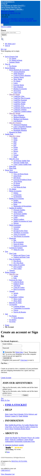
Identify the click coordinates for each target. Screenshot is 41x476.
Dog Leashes (17, 267)
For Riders (12, 320)
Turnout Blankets (19, 72)
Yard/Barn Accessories (20, 232)
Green (15, 149)
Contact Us (14, 416)
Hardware (12, 238)
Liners (15, 83)
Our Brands (13, 438)
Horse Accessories (15, 191)
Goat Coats (17, 92)
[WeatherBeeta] (7, 452)
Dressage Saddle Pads (20, 162)
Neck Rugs (17, 90)
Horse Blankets (10, 68)
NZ (19, 13)
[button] (2, 40)
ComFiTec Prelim (19, 104)
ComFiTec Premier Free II (22, 108)
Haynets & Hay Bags (20, 231)
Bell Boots (16, 178)
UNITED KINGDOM (25, 19)
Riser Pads (12, 168)
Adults (15, 276)
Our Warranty (22, 438)
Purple (15, 147)
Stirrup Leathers (18, 219)
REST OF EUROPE (25, 21)
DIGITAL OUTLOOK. (19, 461)
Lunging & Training (16, 248)
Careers (26, 439)
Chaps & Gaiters (18, 287)
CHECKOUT (5, 470)
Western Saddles (18, 215)
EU (16, 13)
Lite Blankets (17, 121)
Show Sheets (17, 79)
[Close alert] (3, 464)
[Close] (2, 53)
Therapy (16, 229)
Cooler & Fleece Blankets (22, 75)
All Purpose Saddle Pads (21, 161)
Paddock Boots (18, 284)
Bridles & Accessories (16, 198)
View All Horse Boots (20, 174)
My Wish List (10, 44)
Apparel (12, 291)
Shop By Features (15, 123)
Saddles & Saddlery (15, 208)
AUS (2, 13)
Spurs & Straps (18, 244)
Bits (14, 240)
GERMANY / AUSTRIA (9, 21)
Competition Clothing (16, 297)
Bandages (16, 185)
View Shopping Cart (8, 474)
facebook (15, 445)
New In (7, 64)
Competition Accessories (21, 308)
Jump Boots (17, 176)
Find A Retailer (9, 11)
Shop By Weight (14, 113)
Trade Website (23, 416)
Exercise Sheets (18, 85)
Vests (15, 295)
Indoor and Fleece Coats (21, 255)
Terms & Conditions (16, 439)
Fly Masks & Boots (15, 60)
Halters (15, 193)
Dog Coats (12, 253)
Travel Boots (17, 181)
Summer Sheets (14, 62)
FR (6, 13)
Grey (15, 153)
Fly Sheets (12, 58)
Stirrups (16, 223)
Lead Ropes (17, 195)
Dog (6, 251)
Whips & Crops (18, 250)
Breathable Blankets (20, 130)
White (15, 140)
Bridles (15, 200)
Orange (15, 155)
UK (8, 13)
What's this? (19, 352)
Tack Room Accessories (21, 236)
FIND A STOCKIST (16, 404)
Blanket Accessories (20, 89)
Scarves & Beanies (19, 312)
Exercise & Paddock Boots (22, 179)
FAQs (26, 414)
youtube (21, 445)
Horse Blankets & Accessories (19, 70)
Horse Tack (9, 170)
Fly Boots (16, 183)
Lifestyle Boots (18, 282)
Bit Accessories (18, 242)
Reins (15, 204)
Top (2, 398)
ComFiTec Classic (19, 102)
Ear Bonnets (17, 197)
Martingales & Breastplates (22, 206)
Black (15, 138)
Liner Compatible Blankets (22, 126)
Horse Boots (13, 172)
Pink (15, 144)
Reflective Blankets (19, 128)
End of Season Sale (11, 56)
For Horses (13, 66)
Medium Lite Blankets (20, 119)
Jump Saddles (18, 212)
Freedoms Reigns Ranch (22, 429)
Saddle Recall (13, 425)
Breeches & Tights (15, 303)
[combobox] (10, 32)
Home (7, 325)
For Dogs (12, 321)
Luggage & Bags (19, 306)
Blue (15, 142)
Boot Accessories (19, 289)
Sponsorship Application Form (24, 441)
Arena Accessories (19, 234)
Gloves (15, 310)
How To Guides (23, 425)
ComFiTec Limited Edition (22, 111)
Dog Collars (17, 268)
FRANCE (14, 19)
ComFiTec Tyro (18, 106)
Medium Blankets (19, 117)
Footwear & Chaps (15, 280)
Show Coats (17, 299)
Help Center (9, 414)
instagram (8, 445)
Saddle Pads (9, 134)
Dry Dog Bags (18, 263)
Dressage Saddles (19, 210)
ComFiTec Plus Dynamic (21, 98)
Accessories (13, 304)
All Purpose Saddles (20, 214)
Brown (15, 151)
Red (14, 145)
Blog (2, 11)
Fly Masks (12, 189)
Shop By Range (14, 94)
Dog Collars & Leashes (17, 265)
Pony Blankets (18, 87)
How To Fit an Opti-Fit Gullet (19, 427)
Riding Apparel (10, 272)
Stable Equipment (15, 225)
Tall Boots (16, 285)
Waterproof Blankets (20, 125)
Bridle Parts (17, 202)
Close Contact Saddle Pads (22, 164)
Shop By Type (14, 159)
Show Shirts (17, 301)
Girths (15, 217)
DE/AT (12, 13)
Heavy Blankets (18, 115)
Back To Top (5, 400)
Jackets (15, 293)
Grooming (16, 227)
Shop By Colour (14, 136)
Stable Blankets (18, 73)
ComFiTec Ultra (18, 96)
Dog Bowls (17, 261)
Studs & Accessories (20, 246)
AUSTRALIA (6, 19)
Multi (15, 157)
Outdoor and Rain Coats (21, 257)
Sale (6, 314)
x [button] (1, 37)
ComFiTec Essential (20, 100)
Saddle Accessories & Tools (22, 221)
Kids (15, 278)
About (7, 438)
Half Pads (12, 166)
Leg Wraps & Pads (19, 187)
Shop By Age (13, 274)
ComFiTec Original (19, 109)
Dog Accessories (14, 259)
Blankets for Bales (15, 132)
